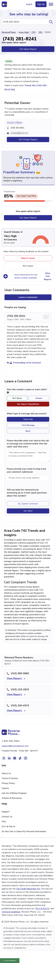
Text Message (28, 425)
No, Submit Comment (28, 503)
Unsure (39, 398)
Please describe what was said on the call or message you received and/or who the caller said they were (28, 443)
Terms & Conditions (11, 911)
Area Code (24, 32)
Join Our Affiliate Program (14, 793)
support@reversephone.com (15, 745)
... (46, 317)
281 (40, 32)
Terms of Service (10, 778)
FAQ (4, 821)
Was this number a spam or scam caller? (27, 389)
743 (34, 32)
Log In (29, 4)
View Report (14, 678)
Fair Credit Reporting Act (28, 888)
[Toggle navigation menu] (51, 4)
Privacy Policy (8, 783)
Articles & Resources (12, 798)
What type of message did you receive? (27, 413)
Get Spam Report (28, 49)
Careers (5, 788)
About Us (6, 773)
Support (5, 811)
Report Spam (28, 258)
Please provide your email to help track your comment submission (26, 470)
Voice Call (28, 419)
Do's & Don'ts (8, 826)
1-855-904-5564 (10, 741)
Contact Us (7, 816)
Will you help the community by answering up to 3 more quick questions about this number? (27, 492)
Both (28, 431)
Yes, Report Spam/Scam (28, 404)
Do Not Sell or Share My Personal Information (24, 831)
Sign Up (41, 4)
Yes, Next (28, 510)
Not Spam (28, 265)
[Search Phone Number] (51, 22)
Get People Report (28, 139)
